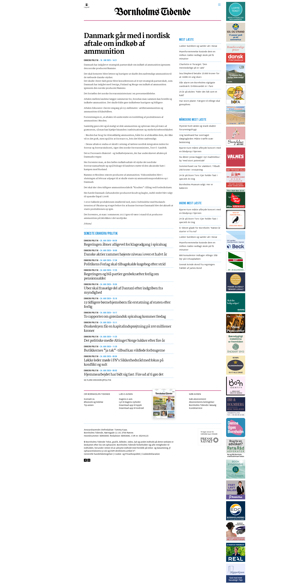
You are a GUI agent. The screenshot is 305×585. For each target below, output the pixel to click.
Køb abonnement (197, 399)
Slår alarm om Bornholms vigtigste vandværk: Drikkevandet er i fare (197, 84)
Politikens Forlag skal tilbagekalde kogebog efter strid (124, 264)
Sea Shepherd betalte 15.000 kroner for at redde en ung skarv (199, 75)
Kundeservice (195, 408)
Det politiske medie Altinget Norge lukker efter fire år (124, 341)
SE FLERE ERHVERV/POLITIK (97, 380)
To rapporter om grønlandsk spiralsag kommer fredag (125, 317)
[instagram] (88, 460)
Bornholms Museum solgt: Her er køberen (196, 186)
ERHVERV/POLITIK (91, 60)
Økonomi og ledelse (93, 402)
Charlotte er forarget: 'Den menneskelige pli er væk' (193, 66)
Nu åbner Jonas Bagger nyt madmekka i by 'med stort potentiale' (199, 159)
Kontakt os (89, 399)
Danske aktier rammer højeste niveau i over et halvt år (125, 254)
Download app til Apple (130, 405)
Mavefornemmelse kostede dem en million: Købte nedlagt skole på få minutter (197, 55)
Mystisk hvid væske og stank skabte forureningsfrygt (197, 128)
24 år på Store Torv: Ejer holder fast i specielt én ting (198, 177)
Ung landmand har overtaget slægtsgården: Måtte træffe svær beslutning (196, 138)
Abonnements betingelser (201, 402)
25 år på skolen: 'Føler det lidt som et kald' (198, 93)
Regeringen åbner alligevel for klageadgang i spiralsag (125, 245)
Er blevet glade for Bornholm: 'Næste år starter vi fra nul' (199, 230)
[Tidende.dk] (152, 11)
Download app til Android (131, 408)
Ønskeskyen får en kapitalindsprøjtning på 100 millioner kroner (127, 329)
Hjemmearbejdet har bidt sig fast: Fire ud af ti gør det (123, 374)
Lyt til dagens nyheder (130, 402)
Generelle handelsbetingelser (98, 454)
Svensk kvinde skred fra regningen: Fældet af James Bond (197, 266)
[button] (219, 4)
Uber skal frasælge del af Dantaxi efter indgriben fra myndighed (123, 291)
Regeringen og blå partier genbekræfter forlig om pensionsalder (121, 276)
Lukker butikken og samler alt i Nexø (198, 46)
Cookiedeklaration (151, 454)
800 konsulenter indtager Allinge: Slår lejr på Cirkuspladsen (198, 257)
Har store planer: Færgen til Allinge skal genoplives (199, 103)
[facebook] (85, 460)
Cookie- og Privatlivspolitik (127, 454)
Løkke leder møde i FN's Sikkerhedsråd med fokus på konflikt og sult (123, 363)
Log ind (86, 7)
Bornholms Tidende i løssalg (202, 405)
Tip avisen (89, 405)
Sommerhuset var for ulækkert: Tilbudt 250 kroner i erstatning (199, 168)
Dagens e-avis (125, 399)
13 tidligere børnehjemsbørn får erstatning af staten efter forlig (127, 305)
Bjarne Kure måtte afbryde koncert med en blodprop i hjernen (200, 150)
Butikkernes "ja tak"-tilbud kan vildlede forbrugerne (124, 350)
